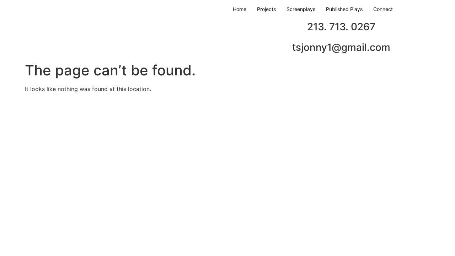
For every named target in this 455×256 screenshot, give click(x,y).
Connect (383, 9)
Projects (266, 9)
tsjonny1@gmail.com (341, 47)
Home (239, 9)
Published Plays (344, 9)
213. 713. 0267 (341, 27)
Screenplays (301, 9)
